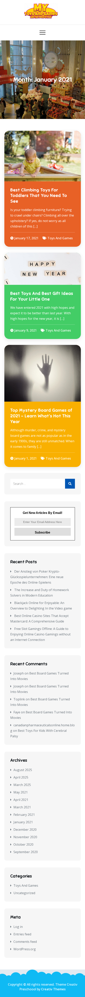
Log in (18, 927)
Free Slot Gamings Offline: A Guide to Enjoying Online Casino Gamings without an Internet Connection (40, 634)
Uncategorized (24, 893)
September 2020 (25, 852)
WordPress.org (24, 949)
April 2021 (20, 800)
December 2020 (25, 829)
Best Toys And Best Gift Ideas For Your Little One (41, 296)
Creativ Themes (53, 989)
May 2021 (20, 792)
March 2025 (22, 785)
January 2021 (23, 822)
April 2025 (20, 777)
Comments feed (25, 941)
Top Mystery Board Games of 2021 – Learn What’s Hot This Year (41, 416)
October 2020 (23, 844)
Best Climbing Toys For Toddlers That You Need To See (38, 195)
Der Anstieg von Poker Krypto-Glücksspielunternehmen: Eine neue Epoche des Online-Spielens (36, 577)
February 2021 (24, 814)
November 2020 (25, 837)
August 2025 (22, 770)
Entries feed (22, 934)
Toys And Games (60, 238)
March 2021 (22, 807)
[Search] (70, 484)
